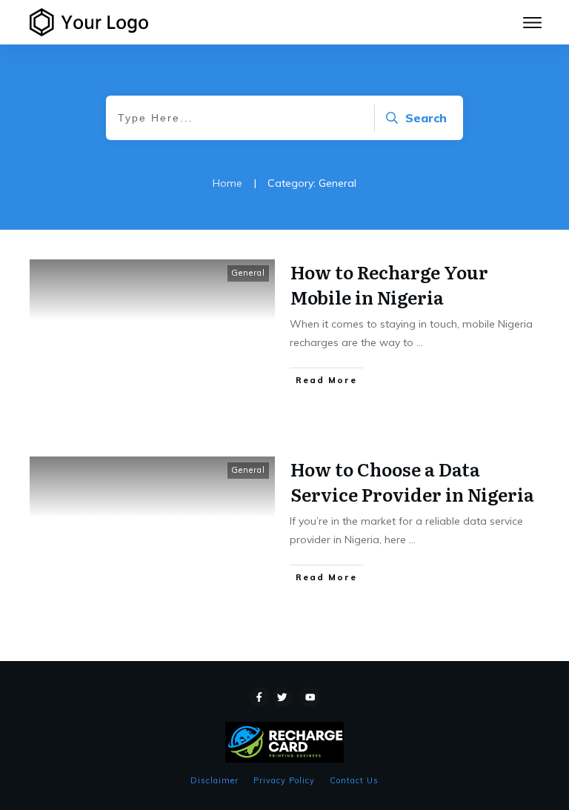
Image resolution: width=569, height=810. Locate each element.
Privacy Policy (284, 780)
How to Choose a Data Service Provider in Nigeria (412, 481)
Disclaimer (214, 780)
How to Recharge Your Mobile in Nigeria (389, 284)
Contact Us (354, 780)
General (248, 273)
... (419, 342)
